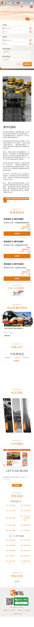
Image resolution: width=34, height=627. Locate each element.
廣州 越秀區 (12, 505)
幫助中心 (13, 610)
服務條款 (20, 610)
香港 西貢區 (12, 540)
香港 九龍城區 (26, 562)
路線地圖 (20, 64)
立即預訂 (17, 233)
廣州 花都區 (12, 525)
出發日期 (5, 49)
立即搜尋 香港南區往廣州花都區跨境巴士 (16, 200)
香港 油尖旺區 (12, 562)
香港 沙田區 (26, 550)
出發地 (4, 25)
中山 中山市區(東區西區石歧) (26, 518)
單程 (32, 19)
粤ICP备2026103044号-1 (17, 607)
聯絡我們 (27, 610)
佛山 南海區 (26, 505)
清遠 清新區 (12, 518)
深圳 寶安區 (26, 510)
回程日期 (5, 56)
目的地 (4, 37)
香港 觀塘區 (12, 550)
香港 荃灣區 (12, 545)
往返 (27, 19)
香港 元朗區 (26, 540)
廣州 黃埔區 (26, 525)
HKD (16, 6)
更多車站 (17, 581)
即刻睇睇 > (17, 361)
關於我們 (6, 610)
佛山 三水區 (12, 510)
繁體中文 (25, 6)
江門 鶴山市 (26, 530)
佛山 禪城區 (12, 530)
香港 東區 (11, 556)
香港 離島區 (26, 545)
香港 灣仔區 (26, 556)
